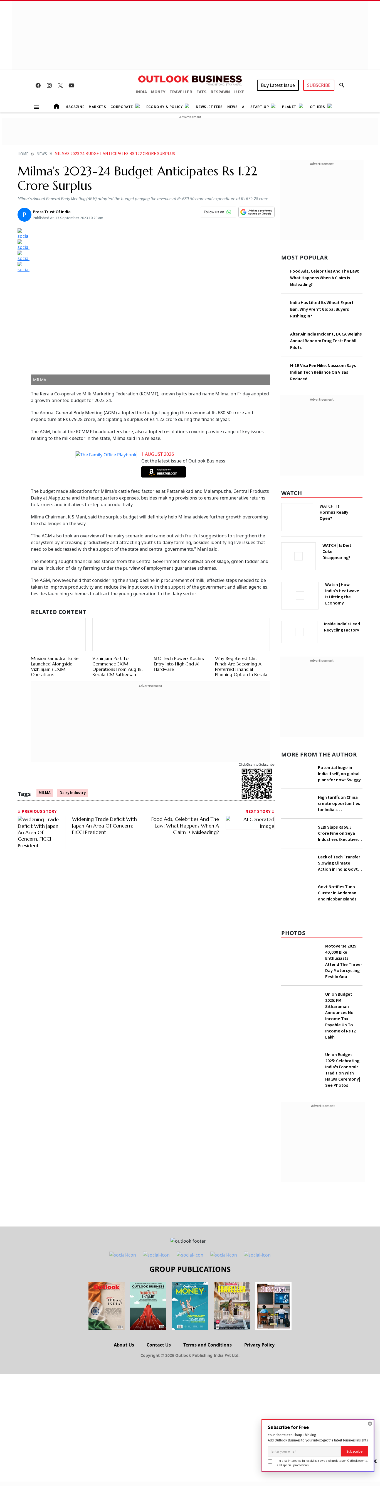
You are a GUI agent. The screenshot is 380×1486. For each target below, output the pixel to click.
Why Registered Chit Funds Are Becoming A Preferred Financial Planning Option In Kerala (241, 640)
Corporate (121, 107)
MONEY (158, 92)
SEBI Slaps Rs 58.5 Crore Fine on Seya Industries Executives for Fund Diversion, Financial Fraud (339, 868)
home (23, 154)
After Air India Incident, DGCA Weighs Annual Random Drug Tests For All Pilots (326, 341)
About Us (124, 1455)
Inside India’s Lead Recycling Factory (343, 627)
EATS (201, 92)
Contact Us (159, 1455)
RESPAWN (220, 92)
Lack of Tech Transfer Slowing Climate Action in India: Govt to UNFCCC (339, 898)
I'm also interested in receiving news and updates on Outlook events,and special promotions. (322, 1463)
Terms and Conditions (207, 1455)
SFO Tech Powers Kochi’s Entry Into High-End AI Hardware (179, 638)
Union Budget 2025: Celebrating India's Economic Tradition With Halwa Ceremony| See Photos (342, 1180)
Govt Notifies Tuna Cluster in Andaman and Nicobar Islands (337, 1003)
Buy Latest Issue (278, 85)
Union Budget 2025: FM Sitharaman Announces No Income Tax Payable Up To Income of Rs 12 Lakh (340, 1125)
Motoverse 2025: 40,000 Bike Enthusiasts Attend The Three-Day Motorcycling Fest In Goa (343, 1071)
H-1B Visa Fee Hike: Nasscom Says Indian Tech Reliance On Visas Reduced (323, 372)
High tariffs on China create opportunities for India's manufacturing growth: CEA (339, 823)
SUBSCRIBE (318, 85)
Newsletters (209, 107)
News (232, 107)
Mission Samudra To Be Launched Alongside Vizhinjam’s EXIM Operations (54, 660)
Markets (97, 107)
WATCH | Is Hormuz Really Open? (343, 509)
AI (244, 107)
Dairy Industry (73, 793)
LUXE (239, 92)
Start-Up (259, 107)
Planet (289, 107)
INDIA (141, 92)
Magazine (74, 107)
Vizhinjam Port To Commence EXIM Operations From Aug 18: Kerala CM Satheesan (117, 667)
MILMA (45, 793)
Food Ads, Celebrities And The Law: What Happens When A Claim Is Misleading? (324, 278)
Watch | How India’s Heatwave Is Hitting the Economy (342, 597)
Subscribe (354, 1451)
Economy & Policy (164, 107)
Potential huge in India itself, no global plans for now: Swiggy (339, 772)
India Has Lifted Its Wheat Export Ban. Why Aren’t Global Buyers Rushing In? (322, 309)
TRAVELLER (180, 92)
